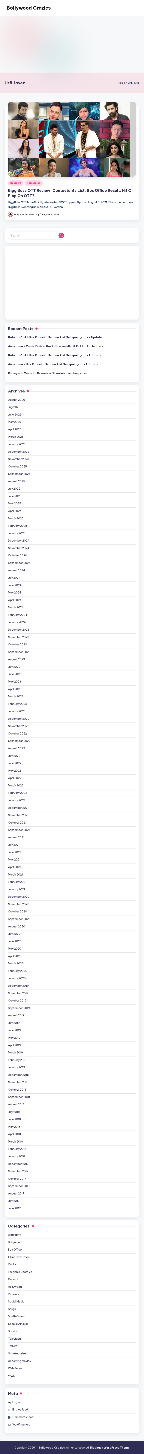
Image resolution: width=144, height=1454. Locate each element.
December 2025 (18, 451)
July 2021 (14, 844)
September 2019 (19, 1008)
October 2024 (17, 555)
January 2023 (17, 711)
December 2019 (18, 985)
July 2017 (14, 1201)
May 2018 (14, 1126)
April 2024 (15, 600)
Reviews (15, 183)
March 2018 (15, 1141)
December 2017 (18, 1164)
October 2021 (17, 822)
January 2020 (17, 978)
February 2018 (17, 1149)
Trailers (12, 1346)
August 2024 (16, 570)
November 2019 (18, 993)
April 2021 (14, 867)
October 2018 (17, 1089)
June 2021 (14, 852)
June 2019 (14, 1030)
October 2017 (17, 1178)
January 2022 (17, 800)
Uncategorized (18, 1353)
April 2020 (15, 956)
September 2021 (19, 830)
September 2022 (19, 741)
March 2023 (15, 696)
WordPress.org (21, 1424)
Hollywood (15, 1286)
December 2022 (18, 718)
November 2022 (18, 726)
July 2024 (14, 577)
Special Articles (18, 1324)
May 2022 (14, 770)
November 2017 (18, 1171)
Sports (12, 1331)
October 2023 (17, 644)
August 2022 (16, 748)
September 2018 (19, 1097)
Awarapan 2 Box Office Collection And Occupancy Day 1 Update (53, 364)
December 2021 (18, 808)
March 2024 (16, 607)
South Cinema (17, 1316)
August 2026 (16, 399)
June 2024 (15, 585)
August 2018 (16, 1104)
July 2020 (14, 934)
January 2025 (17, 533)
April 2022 (14, 778)
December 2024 (18, 540)
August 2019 (16, 1015)
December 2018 (18, 1075)
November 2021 (18, 815)
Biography (14, 1234)
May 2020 (14, 948)
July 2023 (14, 666)
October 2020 (17, 911)
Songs (12, 1309)
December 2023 (18, 629)
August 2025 (16, 481)
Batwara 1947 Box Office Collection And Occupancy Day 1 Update (54, 355)
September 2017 (19, 1186)
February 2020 (17, 971)
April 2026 (14, 429)
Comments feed (23, 1417)
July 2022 (14, 756)
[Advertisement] (72, 44)
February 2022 (17, 793)
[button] (61, 235)
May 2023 (14, 681)
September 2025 (19, 474)
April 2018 (14, 1134)
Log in (16, 1402)
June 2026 (14, 414)
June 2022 (14, 763)
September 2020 (19, 919)
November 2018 (18, 1082)
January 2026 (17, 444)
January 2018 (16, 1156)
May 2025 (14, 503)
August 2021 (16, 837)
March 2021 (15, 874)
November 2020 (18, 904)
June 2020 (15, 941)
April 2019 (14, 1045)
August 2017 (16, 1193)
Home (121, 82)
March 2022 (15, 785)
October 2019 (17, 1000)
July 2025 (14, 488)
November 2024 (18, 548)
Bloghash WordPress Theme (110, 1447)
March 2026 (15, 436)
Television (33, 183)
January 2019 (16, 1067)
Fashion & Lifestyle (20, 1272)
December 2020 (18, 896)
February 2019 (17, 1060)
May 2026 (14, 422)
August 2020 (16, 926)
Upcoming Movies (19, 1361)
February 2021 (17, 882)
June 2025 (14, 496)
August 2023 (16, 659)
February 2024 (17, 615)
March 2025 (15, 518)
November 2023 (18, 637)
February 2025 (17, 525)
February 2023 (17, 704)
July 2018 (14, 1112)
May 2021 (14, 859)
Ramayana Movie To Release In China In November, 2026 (47, 373)
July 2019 (14, 1023)
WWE (11, 1375)
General (13, 1279)
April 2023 (14, 689)
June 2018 (14, 1119)
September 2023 (19, 652)
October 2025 (17, 466)
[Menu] (137, 8)
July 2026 (14, 407)
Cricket (13, 1264)
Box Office (15, 1249)
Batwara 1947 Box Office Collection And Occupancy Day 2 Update (55, 337)
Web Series (15, 1368)
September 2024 (19, 563)
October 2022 (17, 733)
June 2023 (14, 674)
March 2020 (16, 963)
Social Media (16, 1301)
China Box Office (19, 1257)
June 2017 (14, 1208)
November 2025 (18, 459)
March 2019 (15, 1052)
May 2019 (14, 1037)
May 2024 (14, 592)
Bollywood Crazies (29, 8)
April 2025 (14, 511)
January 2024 (17, 622)
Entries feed (20, 1409)
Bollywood (15, 1242)
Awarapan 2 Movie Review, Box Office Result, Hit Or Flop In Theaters (55, 346)
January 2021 (16, 889)
